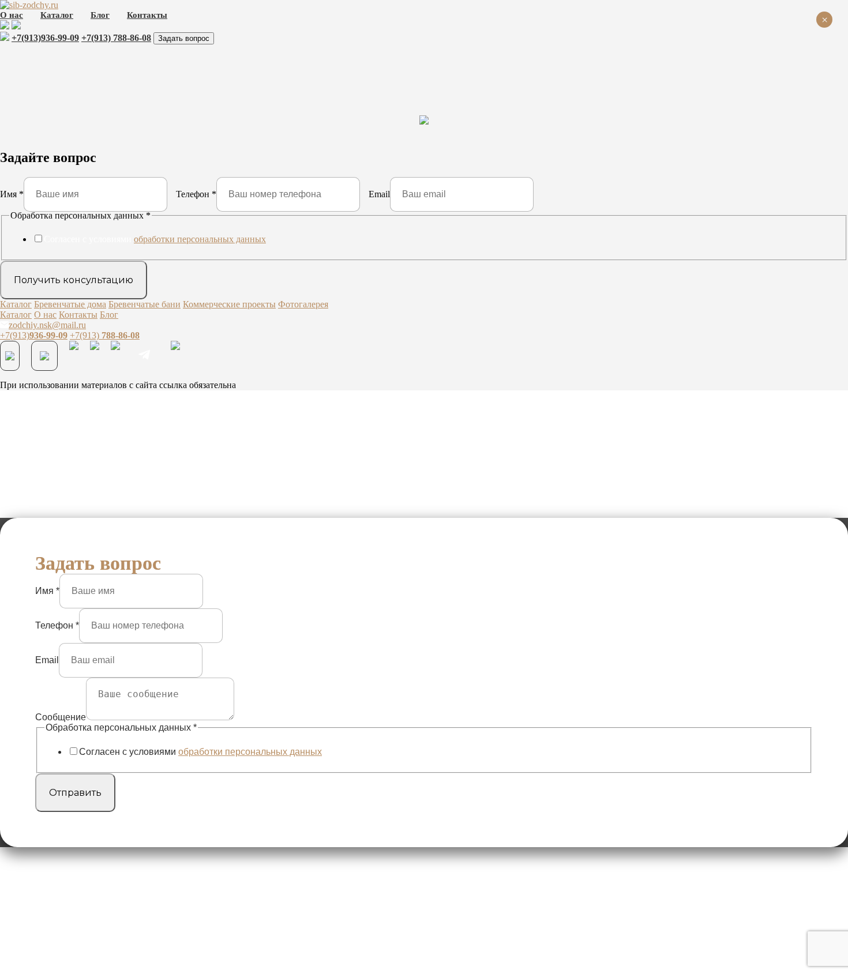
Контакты (147, 15)
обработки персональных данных (200, 239)
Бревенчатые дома (70, 304)
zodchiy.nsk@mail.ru (47, 325)
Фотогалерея (303, 304)
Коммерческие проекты (229, 304)
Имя (12, 194)
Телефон (196, 194)
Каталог (56, 15)
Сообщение (60, 717)
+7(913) (45, 38)
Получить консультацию (73, 279)
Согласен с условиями (155, 239)
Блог (100, 15)
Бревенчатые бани (144, 304)
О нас (11, 15)
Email (379, 194)
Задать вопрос (183, 38)
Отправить (75, 792)
